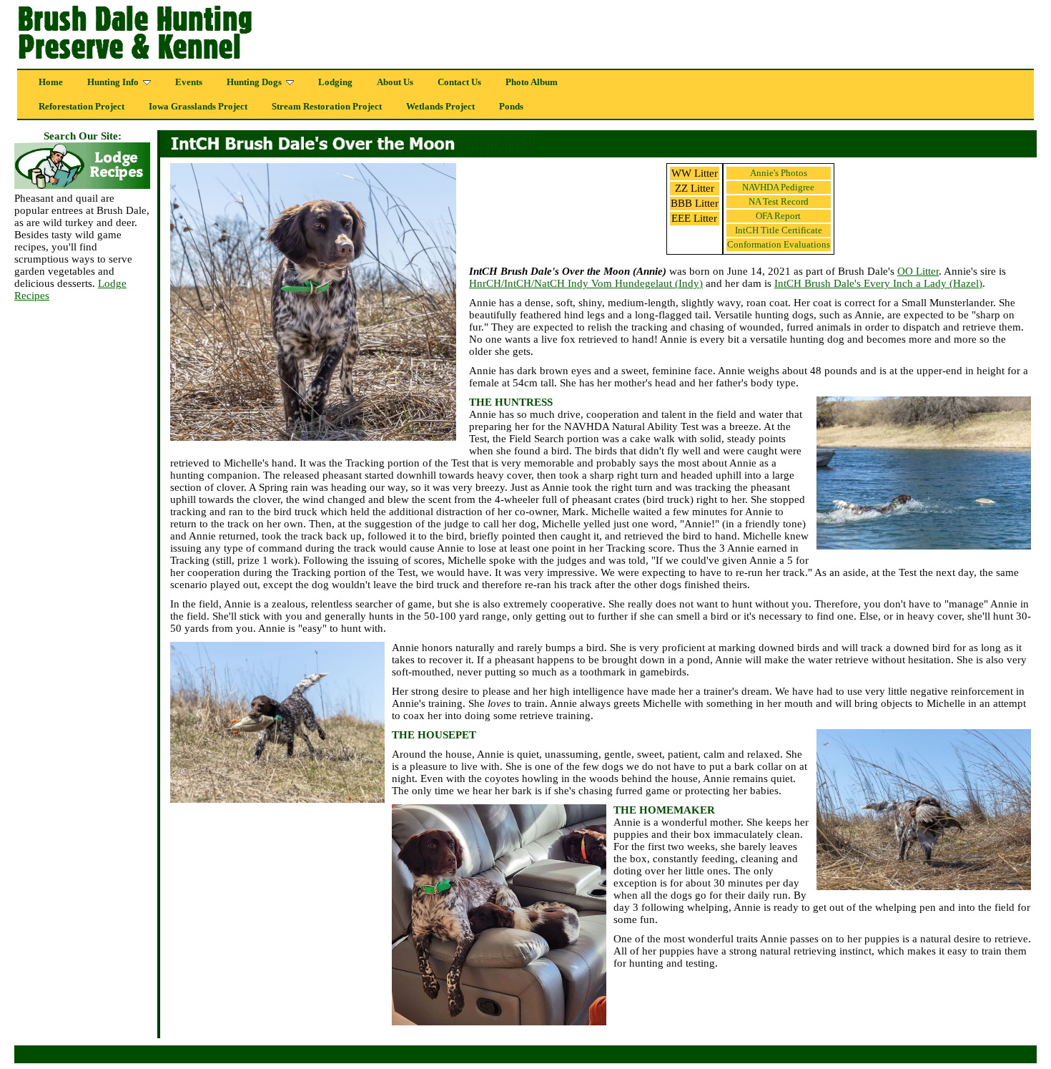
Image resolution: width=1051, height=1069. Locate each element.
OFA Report (778, 215)
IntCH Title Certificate (778, 230)
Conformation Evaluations (778, 244)
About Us (395, 82)
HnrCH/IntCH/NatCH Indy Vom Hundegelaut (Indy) (586, 283)
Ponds (511, 107)
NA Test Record (779, 201)
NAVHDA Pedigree (778, 187)
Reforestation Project (81, 107)
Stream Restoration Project (327, 107)
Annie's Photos (778, 172)
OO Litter (918, 271)
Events (188, 82)
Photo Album (531, 82)
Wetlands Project (440, 107)
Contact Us (459, 82)
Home (51, 82)
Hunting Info (113, 82)
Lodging (335, 82)
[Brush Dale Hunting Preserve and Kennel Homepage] (208, 59)
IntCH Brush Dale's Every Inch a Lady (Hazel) (878, 283)
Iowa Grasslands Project (198, 107)
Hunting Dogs (254, 82)
